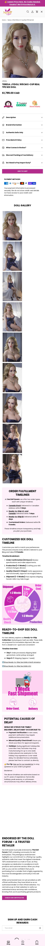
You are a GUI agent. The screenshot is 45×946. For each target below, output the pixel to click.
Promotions (9, 14)
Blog (6, 82)
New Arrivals (9, 44)
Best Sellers (9, 29)
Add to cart (23, 171)
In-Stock (7, 22)
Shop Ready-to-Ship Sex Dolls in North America (22, 662)
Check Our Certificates (14, 898)
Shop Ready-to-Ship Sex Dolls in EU (17, 666)
